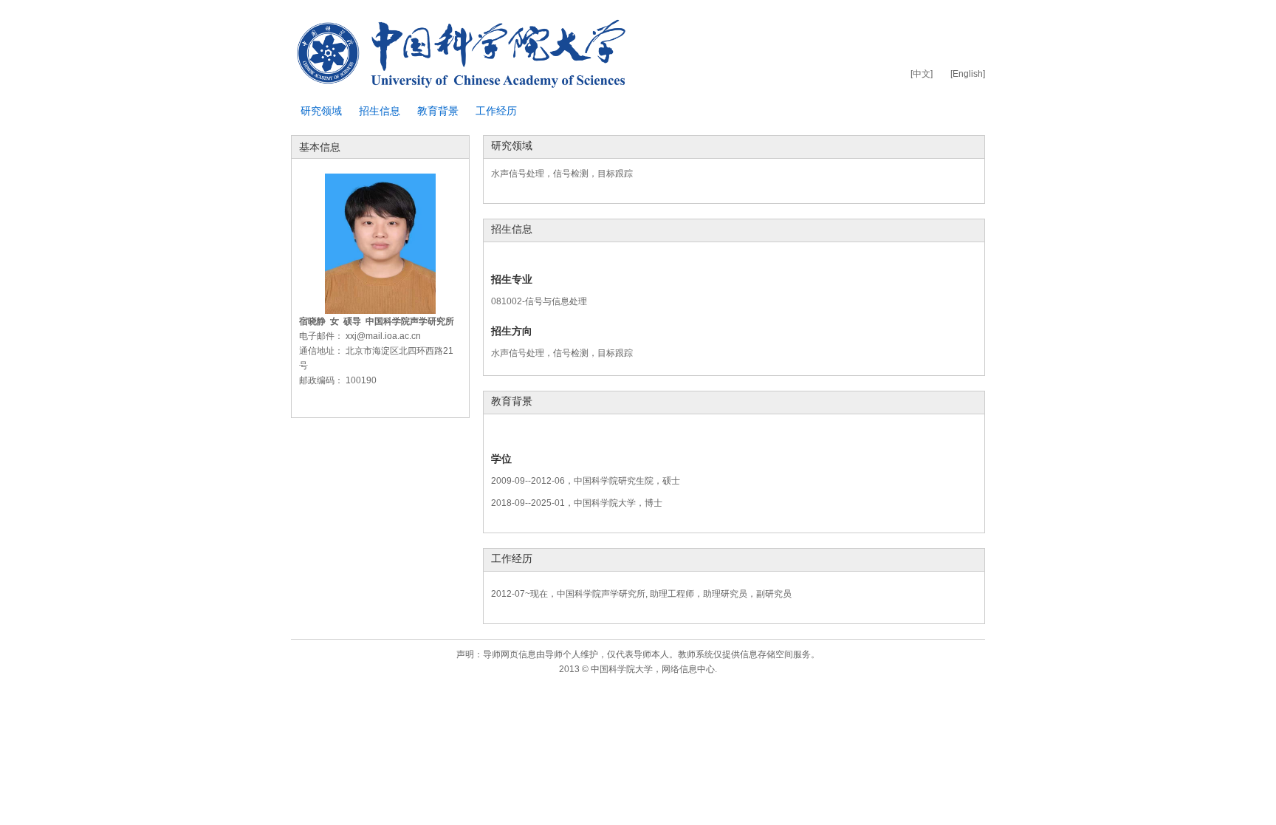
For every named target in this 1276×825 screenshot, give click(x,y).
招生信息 (379, 111)
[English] (967, 74)
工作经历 (496, 111)
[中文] (921, 74)
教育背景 (438, 111)
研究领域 (321, 111)
